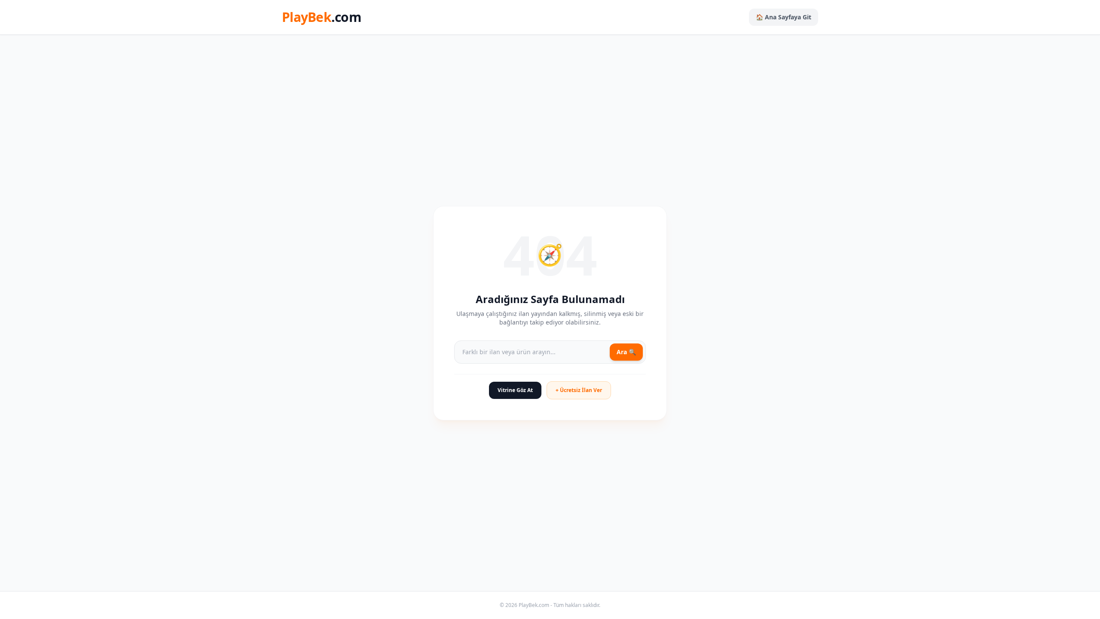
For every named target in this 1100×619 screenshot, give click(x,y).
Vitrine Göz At (515, 390)
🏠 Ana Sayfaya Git (783, 17)
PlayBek (321, 17)
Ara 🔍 (626, 352)
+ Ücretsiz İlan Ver (579, 390)
